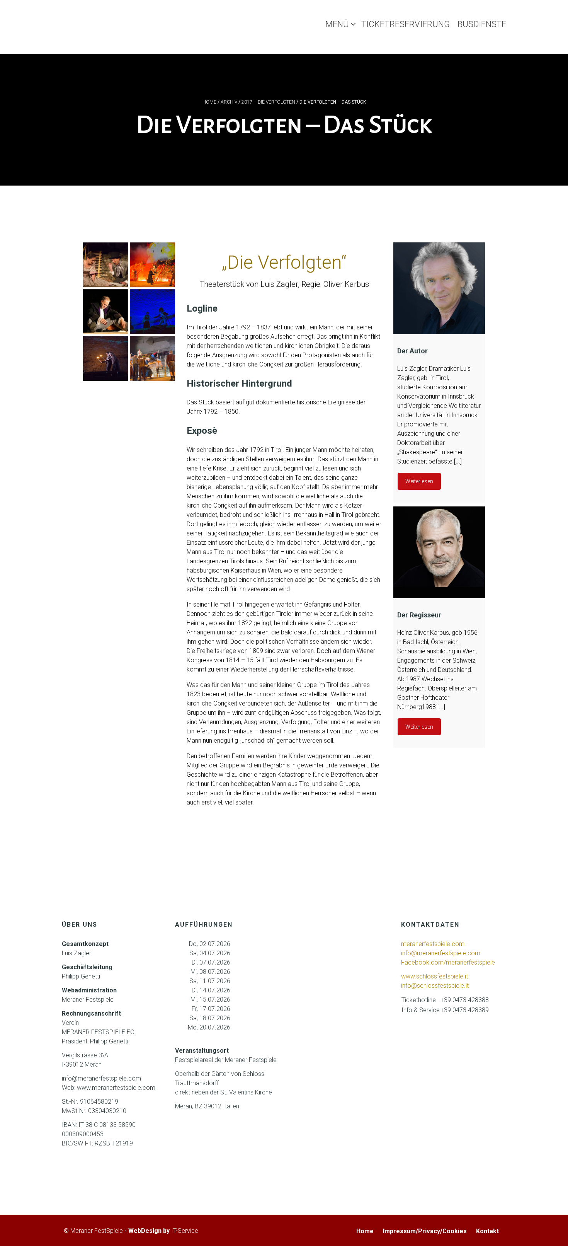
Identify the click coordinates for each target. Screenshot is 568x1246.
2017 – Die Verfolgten (268, 102)
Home (209, 102)
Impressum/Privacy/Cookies (425, 1231)
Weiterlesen (419, 481)
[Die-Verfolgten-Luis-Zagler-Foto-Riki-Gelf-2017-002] (152, 358)
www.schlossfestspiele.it (434, 976)
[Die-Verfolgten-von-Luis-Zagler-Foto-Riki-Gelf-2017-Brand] (152, 264)
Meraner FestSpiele (96, 1230)
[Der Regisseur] (439, 552)
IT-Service (184, 1230)
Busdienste (481, 24)
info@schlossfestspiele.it (435, 985)
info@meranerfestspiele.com (441, 953)
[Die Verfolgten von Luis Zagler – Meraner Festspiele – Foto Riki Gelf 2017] (152, 311)
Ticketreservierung (405, 24)
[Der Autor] (439, 288)
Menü (337, 24)
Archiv (229, 102)
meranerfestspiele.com (432, 944)
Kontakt (487, 1231)
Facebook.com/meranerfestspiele (448, 962)
